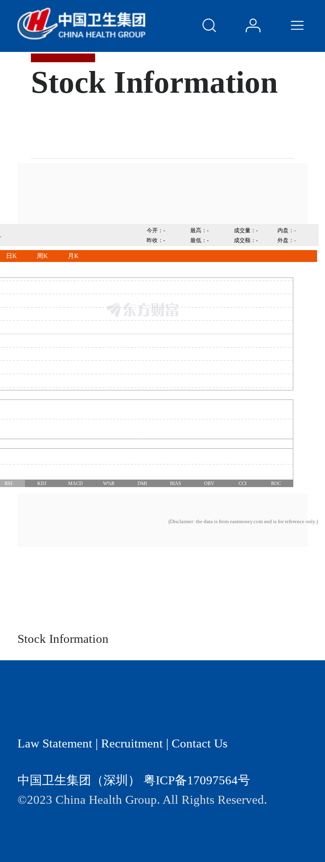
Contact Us (200, 743)
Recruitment (132, 743)
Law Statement (54, 743)
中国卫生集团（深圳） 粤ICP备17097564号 (133, 780)
